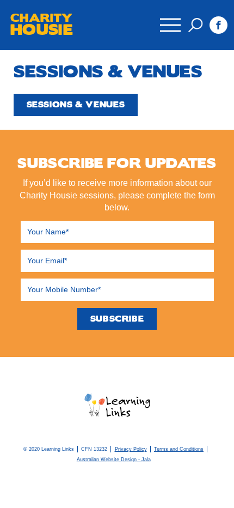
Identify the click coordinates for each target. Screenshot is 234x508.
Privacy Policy (131, 449)
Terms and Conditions (179, 449)
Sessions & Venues (76, 105)
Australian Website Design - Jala (114, 459)
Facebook (218, 25)
